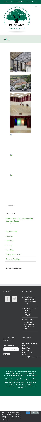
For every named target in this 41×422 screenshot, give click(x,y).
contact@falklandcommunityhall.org (25, 2)
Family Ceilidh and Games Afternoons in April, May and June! (29, 324)
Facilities (9, 236)
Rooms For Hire (11, 231)
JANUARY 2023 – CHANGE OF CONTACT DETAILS (30, 311)
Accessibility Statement (18, 375)
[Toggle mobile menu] (36, 7)
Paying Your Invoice (13, 254)
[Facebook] (7, 299)
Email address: (9, 346)
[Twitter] (14, 299)
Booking (9, 245)
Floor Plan (10, 250)
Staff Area (30, 375)
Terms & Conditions (13, 259)
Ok (28, 412)
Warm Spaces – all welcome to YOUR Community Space (30, 300)
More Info (35, 412)
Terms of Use (26, 373)
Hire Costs (9, 240)
